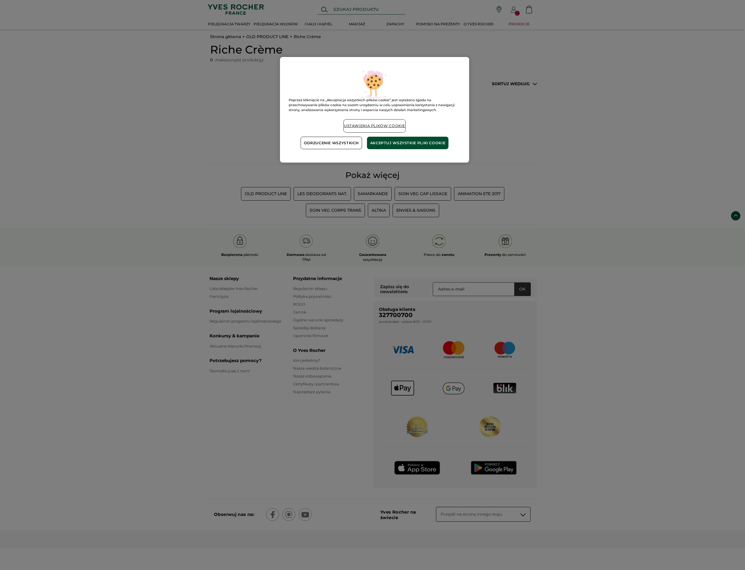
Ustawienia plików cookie (374, 126)
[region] (374, 110)
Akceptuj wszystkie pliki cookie (408, 143)
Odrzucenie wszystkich (331, 143)
